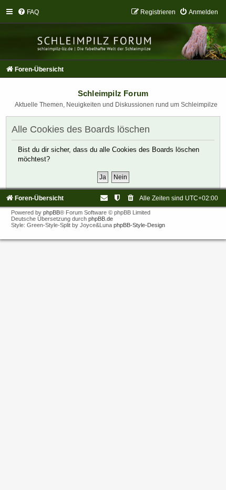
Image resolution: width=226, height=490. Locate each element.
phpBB (51, 212)
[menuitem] (28, 12)
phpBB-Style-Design (139, 225)
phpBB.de (100, 219)
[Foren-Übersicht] (113, 33)
